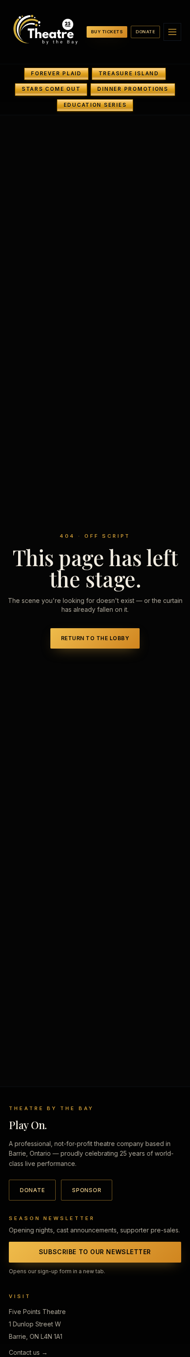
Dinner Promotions (132, 89)
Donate (145, 31)
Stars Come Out (51, 89)
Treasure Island (129, 73)
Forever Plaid (56, 73)
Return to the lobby (95, 638)
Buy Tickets (107, 31)
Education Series (95, 105)
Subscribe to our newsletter (95, 1251)
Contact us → (28, 1352)
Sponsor (86, 1190)
